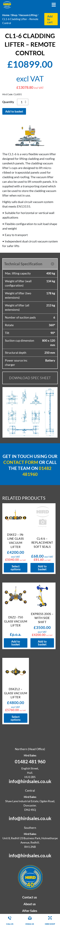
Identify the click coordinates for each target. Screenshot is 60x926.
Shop (14, 15)
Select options (15, 567)
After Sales (29, 911)
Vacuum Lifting (28, 15)
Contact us (29, 897)
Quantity (8, 102)
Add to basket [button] (42, 567)
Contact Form (20, 462)
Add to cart (50, 19)
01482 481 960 (30, 761)
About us (30, 904)
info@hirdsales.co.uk (30, 781)
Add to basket (14, 111)
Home (5, 15)
